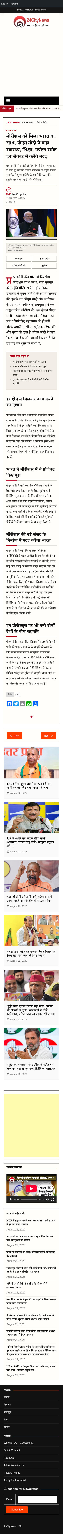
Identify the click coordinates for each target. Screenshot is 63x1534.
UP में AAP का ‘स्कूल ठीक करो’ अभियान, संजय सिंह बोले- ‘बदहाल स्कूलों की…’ (30, 842)
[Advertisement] (31, 61)
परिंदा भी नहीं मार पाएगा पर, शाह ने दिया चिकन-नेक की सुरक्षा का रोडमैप (29, 1238)
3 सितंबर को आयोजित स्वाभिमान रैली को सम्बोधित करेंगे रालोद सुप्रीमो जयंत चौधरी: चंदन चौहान (30, 1317)
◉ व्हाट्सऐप (44, 259)
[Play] (10, 1199)
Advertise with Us (14, 1465)
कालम (6, 1397)
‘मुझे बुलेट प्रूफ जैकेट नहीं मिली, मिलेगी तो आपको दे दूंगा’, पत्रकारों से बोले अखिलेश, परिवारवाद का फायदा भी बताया (31, 1010)
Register (14, 3)
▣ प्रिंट (44, 266)
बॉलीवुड (7, 1412)
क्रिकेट (7, 1404)
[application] (31, 1188)
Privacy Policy (12, 1472)
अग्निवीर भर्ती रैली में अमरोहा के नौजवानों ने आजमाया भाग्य (26, 1286)
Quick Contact (12, 1450)
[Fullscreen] (52, 1199)
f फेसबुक (18, 259)
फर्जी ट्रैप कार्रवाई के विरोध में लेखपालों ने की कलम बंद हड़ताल (30, 1254)
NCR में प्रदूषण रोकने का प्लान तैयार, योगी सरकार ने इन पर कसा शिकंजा (30, 1223)
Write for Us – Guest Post (18, 1442)
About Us (9, 1457)
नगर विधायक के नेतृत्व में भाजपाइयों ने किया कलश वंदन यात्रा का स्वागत (31, 1302)
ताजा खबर (28, 122)
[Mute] (47, 1199)
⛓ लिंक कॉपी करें (18, 266)
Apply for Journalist (15, 1480)
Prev (16, 735)
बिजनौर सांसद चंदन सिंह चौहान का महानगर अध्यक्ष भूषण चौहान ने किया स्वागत (30, 1333)
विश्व (6, 1419)
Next (46, 735)
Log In (4, 3)
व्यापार (7, 1427)
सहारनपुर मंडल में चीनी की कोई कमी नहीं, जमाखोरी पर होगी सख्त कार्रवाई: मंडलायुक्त (31, 1270)
